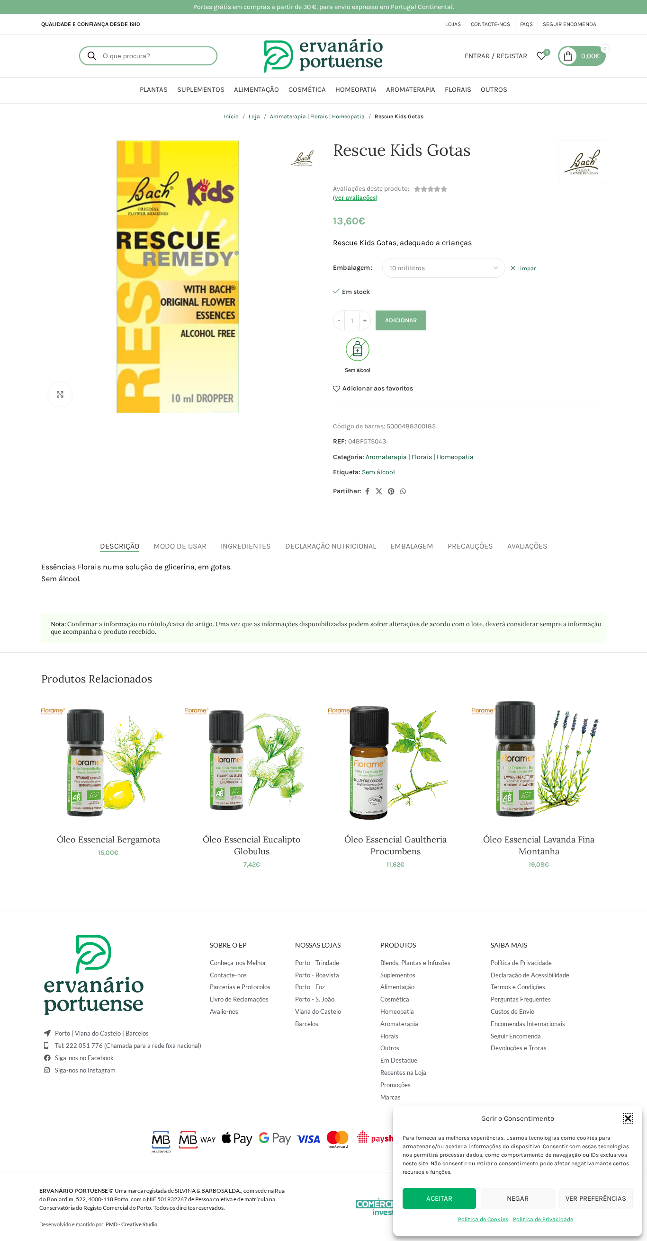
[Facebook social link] (367, 491)
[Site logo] (323, 55)
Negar (518, 1198)
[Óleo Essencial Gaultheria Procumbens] (395, 763)
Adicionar (401, 320)
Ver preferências (596, 1198)
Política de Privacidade (543, 1219)
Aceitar (439, 1198)
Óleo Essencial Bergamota (108, 839)
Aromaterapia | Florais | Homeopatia (317, 116)
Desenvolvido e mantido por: (98, 1224)
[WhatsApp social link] (403, 491)
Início (231, 116)
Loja (254, 116)
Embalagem (351, 268)
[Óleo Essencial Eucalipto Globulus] (252, 763)
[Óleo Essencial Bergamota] (108, 763)
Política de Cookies (483, 1219)
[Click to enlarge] (60, 394)
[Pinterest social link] (391, 491)
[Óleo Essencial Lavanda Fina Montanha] (539, 763)
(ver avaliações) (355, 198)
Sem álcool (378, 472)
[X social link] (379, 491)
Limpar (526, 268)
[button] (628, 1118)
